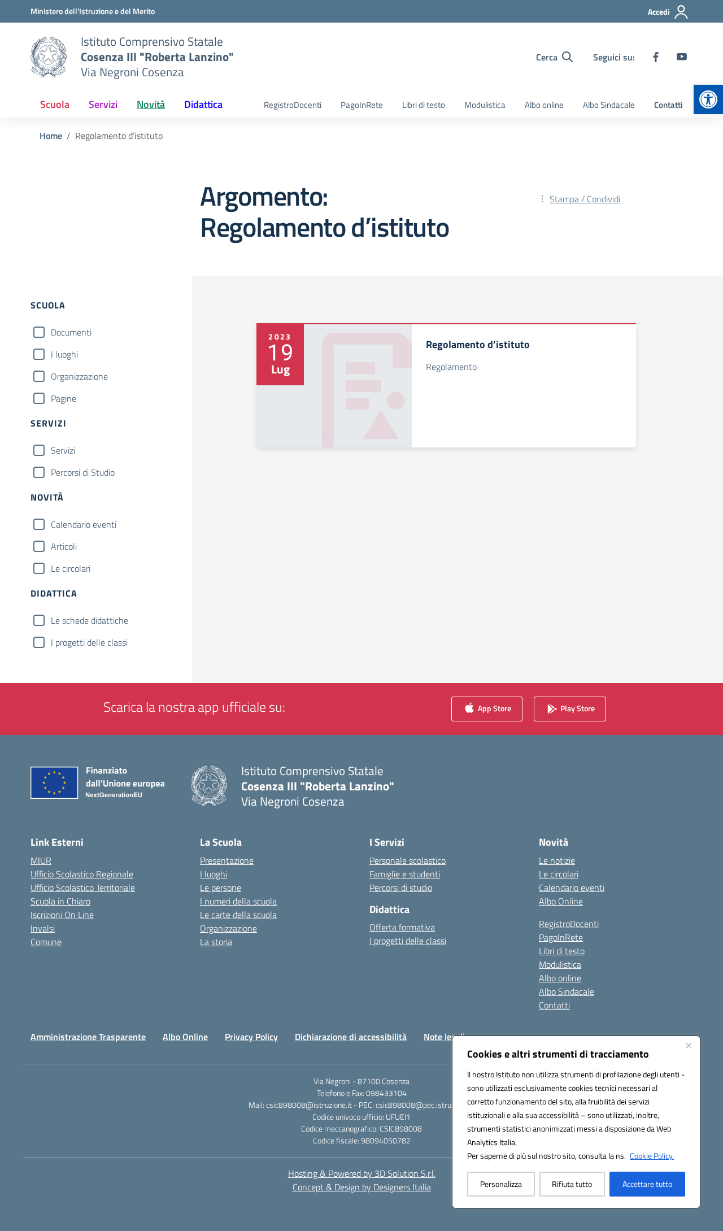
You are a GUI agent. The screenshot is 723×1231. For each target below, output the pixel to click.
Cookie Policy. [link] (652, 1156)
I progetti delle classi (89, 642)
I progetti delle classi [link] (407, 940)
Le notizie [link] (557, 860)
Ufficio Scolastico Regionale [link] (82, 874)
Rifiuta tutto (572, 1184)
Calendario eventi (83, 524)
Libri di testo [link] (423, 104)
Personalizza (501, 1184)
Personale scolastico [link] (407, 860)
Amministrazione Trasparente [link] (88, 1036)
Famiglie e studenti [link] (404, 874)
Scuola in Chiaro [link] (60, 901)
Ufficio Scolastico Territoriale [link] (83, 887)
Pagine (63, 398)
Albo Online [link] (561, 901)
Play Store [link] (577, 708)
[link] (708, 99)
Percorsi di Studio (83, 472)
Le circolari (70, 568)
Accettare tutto (647, 1184)
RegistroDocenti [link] (292, 104)
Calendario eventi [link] (571, 887)
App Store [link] (493, 708)
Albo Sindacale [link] (609, 104)
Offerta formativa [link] (402, 927)
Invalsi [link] (43, 928)
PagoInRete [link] (362, 104)
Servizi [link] (103, 104)
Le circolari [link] (558, 874)
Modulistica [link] (485, 104)
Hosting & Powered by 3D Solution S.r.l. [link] (361, 1173)
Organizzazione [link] (228, 928)
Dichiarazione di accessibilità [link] (351, 1036)
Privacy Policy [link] (251, 1036)
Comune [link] (46, 942)
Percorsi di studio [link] (400, 887)
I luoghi (64, 354)
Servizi (63, 450)
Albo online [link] (544, 104)
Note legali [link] (444, 1036)
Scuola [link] (54, 104)
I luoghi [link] (213, 874)
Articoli (64, 546)
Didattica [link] (203, 104)
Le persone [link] (220, 887)
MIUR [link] (41, 860)
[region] (576, 1122)
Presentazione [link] (227, 860)
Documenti (71, 332)
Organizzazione (79, 376)
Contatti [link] (668, 104)
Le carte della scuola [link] (238, 914)
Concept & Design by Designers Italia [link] (362, 1187)
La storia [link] (216, 942)
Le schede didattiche (89, 620)
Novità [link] (151, 104)
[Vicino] (688, 1045)
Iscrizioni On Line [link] (62, 914)
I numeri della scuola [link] (238, 901)
